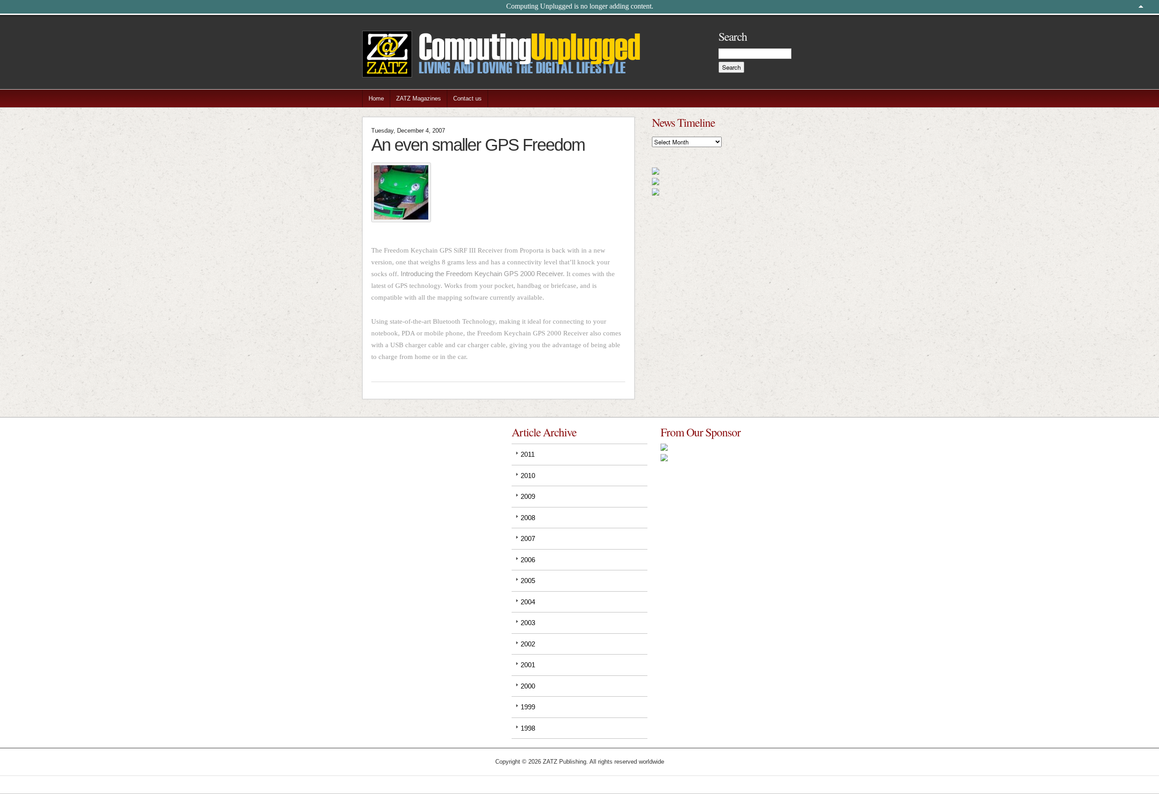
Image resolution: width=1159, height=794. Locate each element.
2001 (528, 665)
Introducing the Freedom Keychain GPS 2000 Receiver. (483, 273)
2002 (528, 644)
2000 (528, 686)
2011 (528, 454)
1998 (528, 728)
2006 (528, 560)
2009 (528, 496)
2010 (528, 475)
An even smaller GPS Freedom (478, 144)
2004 (528, 602)
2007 (528, 538)
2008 (528, 517)
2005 (528, 580)
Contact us (467, 98)
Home (376, 98)
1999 (528, 707)
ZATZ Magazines (418, 98)
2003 (528, 623)
